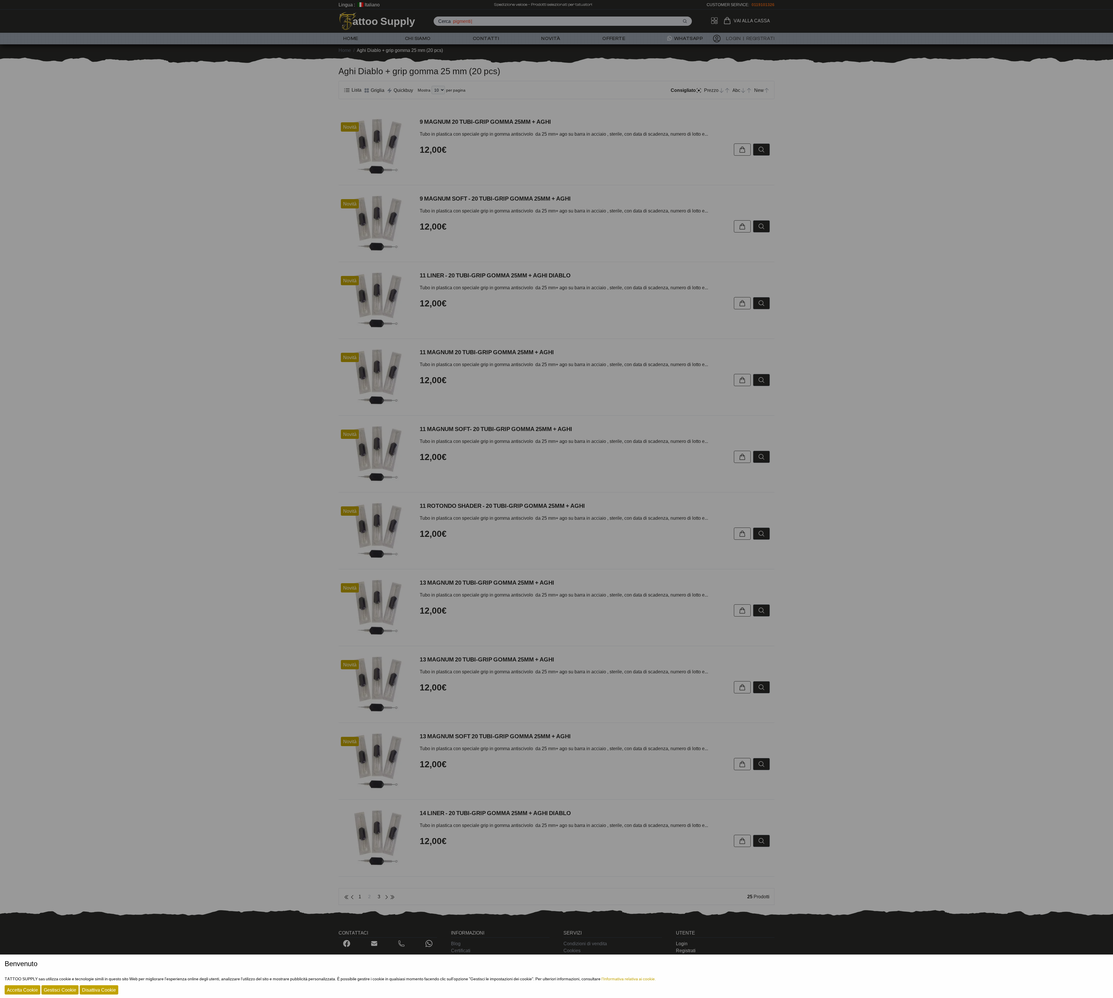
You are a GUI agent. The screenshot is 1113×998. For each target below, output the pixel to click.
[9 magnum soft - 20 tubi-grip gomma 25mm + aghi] (377, 223)
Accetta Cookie (22, 990)
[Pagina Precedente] (352, 896)
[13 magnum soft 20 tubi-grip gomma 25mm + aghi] (377, 761)
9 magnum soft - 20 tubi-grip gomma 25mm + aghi (495, 198)
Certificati (460, 950)
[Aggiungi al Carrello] (742, 149)
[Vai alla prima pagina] (346, 896)
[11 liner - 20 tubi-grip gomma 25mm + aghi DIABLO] (377, 300)
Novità (550, 38)
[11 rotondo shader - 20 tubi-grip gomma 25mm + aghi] (377, 531)
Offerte (613, 38)
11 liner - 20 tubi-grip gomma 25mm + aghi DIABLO (495, 275)
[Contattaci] (374, 943)
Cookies (572, 950)
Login (682, 943)
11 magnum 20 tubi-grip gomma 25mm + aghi (487, 352)
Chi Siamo (418, 38)
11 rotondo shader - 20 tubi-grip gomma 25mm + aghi (502, 505)
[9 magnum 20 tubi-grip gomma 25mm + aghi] (377, 147)
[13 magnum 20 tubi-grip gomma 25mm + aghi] (377, 608)
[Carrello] (728, 21)
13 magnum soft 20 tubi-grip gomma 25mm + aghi (495, 736)
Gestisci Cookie (60, 990)
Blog (456, 943)
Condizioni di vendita (585, 943)
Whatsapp (688, 38)
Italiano (371, 5)
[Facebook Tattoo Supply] (346, 943)
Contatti (486, 38)
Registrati (686, 950)
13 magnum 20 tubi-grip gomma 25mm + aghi (487, 582)
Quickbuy (402, 90)
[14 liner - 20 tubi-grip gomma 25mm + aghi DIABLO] (377, 838)
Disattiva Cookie (99, 990)
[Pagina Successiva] (387, 896)
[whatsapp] (428, 943)
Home (350, 38)
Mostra (424, 90)
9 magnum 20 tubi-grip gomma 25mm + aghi (485, 121)
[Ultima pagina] (392, 896)
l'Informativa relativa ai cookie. (628, 978)
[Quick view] (761, 149)
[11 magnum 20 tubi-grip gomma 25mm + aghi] (377, 377)
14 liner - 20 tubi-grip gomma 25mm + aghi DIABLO (495, 813)
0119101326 (763, 4)
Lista (355, 90)
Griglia (377, 90)
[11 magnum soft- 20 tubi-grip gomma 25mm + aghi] (377, 454)
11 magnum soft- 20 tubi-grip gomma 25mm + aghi (496, 429)
